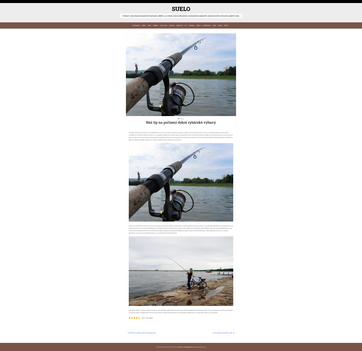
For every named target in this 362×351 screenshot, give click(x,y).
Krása (155, 25)
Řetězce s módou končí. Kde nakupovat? (143, 333)
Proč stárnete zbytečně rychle (222, 333)
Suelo (181, 8)
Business (136, 25)
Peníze (191, 25)
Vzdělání (206, 25)
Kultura (163, 25)
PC (186, 25)
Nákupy (179, 25)
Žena (220, 25)
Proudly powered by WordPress (166, 347)
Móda (171, 25)
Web (214, 25)
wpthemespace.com (199, 347)
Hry (149, 25)
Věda (198, 25)
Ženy (226, 25)
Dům (144, 25)
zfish (203, 226)
